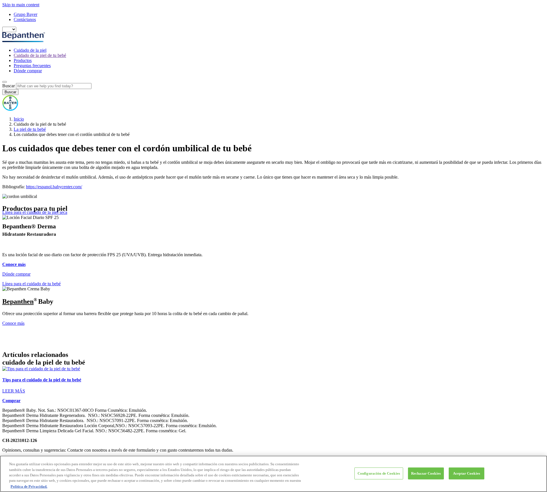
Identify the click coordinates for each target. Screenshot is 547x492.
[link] (273, 380)
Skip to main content (20, 4)
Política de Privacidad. (29, 486)
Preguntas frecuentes (32, 65)
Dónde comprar (28, 70)
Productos (23, 60)
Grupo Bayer (25, 14)
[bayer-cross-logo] (10, 109)
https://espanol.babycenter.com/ (54, 186)
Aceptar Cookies (466, 473)
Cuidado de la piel (30, 50)
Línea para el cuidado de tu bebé (31, 283)
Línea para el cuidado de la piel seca (34, 212)
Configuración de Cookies (379, 473)
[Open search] (4, 82)
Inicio (19, 119)
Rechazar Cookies (426, 473)
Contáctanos (25, 19)
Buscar (8, 85)
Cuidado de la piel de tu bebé (40, 55)
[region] (273, 474)
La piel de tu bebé (30, 129)
